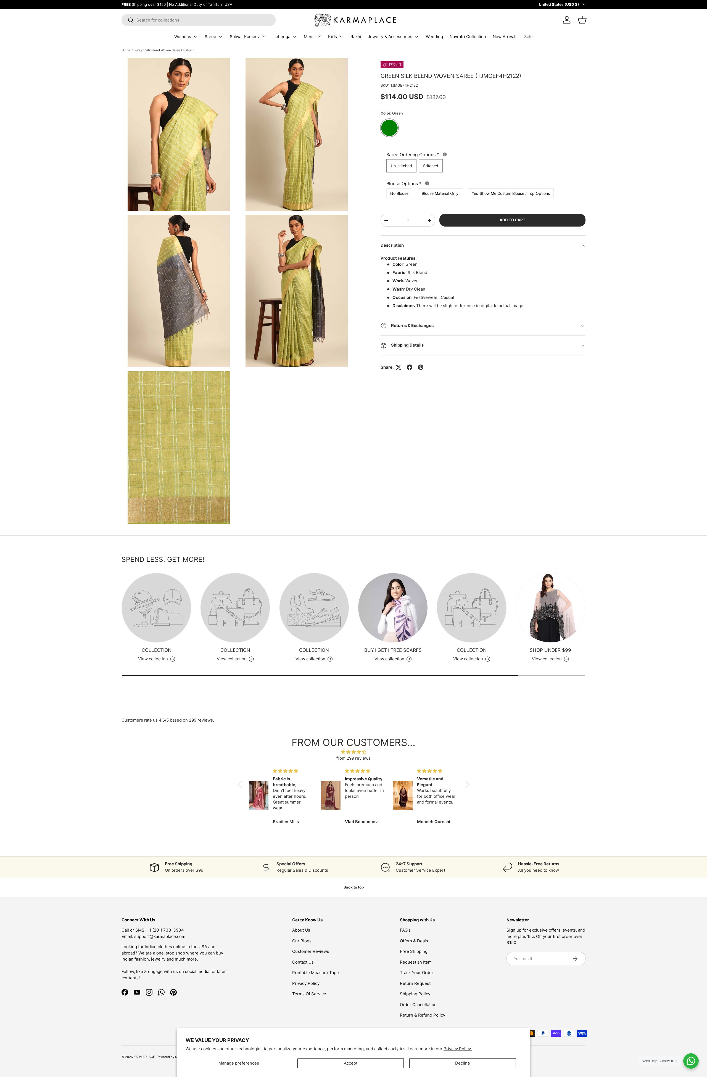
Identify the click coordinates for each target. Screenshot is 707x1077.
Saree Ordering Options (474, 154)
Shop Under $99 (550, 650)
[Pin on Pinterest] (420, 367)
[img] (354, 752)
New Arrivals (505, 36)
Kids (332, 36)
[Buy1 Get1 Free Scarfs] (393, 607)
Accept (350, 1063)
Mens (309, 36)
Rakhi (355, 36)
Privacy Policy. (458, 1048)
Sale (528, 36)
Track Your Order (416, 972)
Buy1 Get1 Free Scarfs (393, 650)
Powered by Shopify (171, 1057)
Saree (210, 36)
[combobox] (199, 20)
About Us (301, 930)
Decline (462, 1063)
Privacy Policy (306, 983)
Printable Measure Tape (315, 972)
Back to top (354, 887)
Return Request (415, 983)
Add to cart (512, 220)
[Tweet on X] (398, 367)
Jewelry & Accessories (390, 36)
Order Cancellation (418, 1004)
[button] (241, 784)
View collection (153, 658)
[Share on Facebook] (409, 367)
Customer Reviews (310, 951)
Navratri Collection (468, 36)
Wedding (434, 36)
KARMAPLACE (144, 1057)
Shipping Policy (415, 993)
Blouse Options (462, 183)
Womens (182, 36)
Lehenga (281, 36)
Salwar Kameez (245, 36)
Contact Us (303, 962)
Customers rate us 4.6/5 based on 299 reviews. (168, 720)
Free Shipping (414, 951)
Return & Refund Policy (422, 1015)
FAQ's (405, 930)
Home (126, 50)
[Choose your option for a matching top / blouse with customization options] (427, 183)
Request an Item (416, 962)
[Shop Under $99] (550, 607)
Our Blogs (302, 940)
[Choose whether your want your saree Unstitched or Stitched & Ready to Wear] (445, 155)
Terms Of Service (309, 993)
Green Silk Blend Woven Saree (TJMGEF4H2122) (166, 50)
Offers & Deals (414, 940)
